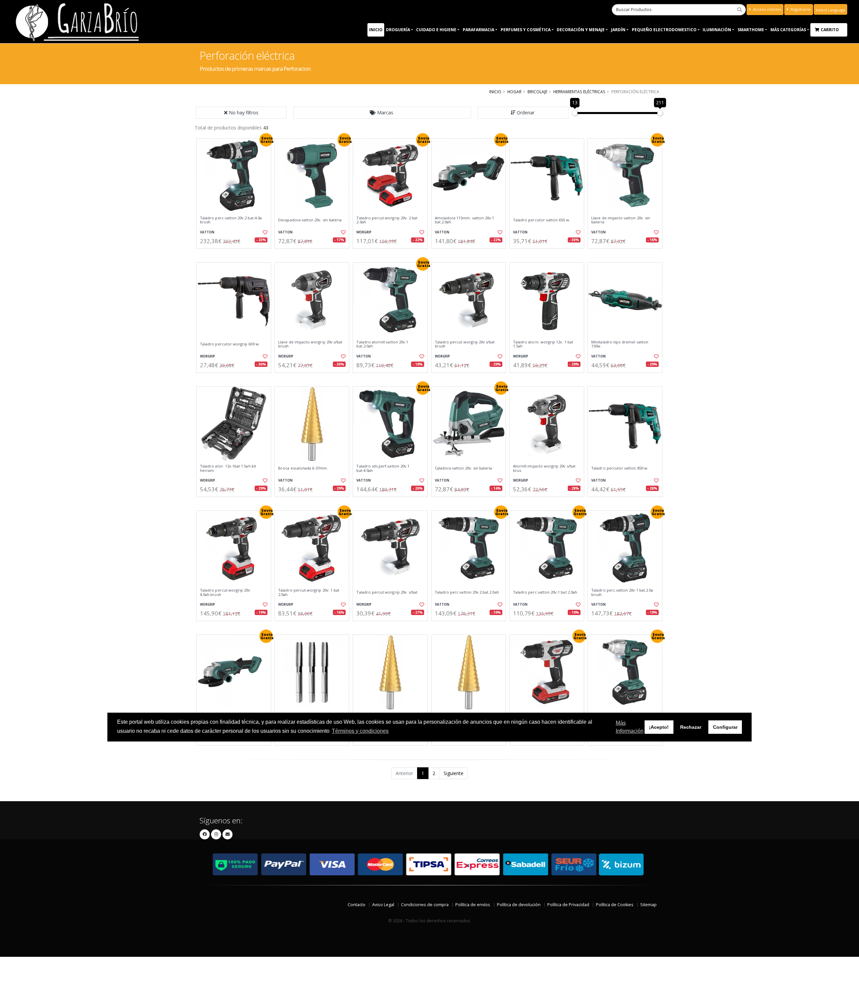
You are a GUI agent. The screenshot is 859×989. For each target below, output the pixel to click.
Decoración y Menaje (581, 30)
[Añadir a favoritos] (264, 232)
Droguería (398, 30)
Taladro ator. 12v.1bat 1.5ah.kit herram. (228, 468)
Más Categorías (788, 30)
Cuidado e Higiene (436, 30)
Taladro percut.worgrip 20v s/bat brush (465, 344)
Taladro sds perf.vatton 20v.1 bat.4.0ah (382, 468)
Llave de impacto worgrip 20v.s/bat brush (310, 344)
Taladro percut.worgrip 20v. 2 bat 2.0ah (386, 220)
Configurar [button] (725, 727)
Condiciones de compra (425, 905)
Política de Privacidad (568, 905)
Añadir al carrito (235, 254)
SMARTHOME (751, 30)
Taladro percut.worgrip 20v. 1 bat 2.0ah (308, 592)
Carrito (830, 30)
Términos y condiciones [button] (360, 731)
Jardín (618, 30)
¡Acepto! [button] (659, 727)
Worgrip (363, 232)
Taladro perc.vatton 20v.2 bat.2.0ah (467, 592)
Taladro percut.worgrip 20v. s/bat (386, 592)
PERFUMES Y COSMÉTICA (526, 30)
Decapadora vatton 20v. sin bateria (310, 220)
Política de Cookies (615, 905)
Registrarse (800, 9)
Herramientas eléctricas (579, 91)
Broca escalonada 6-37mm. (303, 468)
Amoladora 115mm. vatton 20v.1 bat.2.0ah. (464, 220)
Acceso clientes (766, 9)
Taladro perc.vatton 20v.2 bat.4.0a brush (231, 220)
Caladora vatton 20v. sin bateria (463, 468)
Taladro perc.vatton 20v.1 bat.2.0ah (545, 592)
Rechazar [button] (690, 727)
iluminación (717, 30)
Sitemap (648, 905)
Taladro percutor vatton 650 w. (541, 220)
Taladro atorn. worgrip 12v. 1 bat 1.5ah (543, 344)
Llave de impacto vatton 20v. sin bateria (620, 220)
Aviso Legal (383, 905)
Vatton (207, 232)
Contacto (356, 905)
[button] (382, 113)
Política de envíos (472, 905)
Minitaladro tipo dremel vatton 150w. (619, 344)
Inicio (376, 30)
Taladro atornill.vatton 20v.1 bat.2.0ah (382, 344)
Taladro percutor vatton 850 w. (619, 468)
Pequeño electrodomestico (664, 30)
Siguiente (453, 773)
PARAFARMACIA (478, 30)
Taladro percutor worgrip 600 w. (230, 344)
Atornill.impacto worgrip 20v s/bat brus (544, 468)
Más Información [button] (630, 727)
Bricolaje (537, 91)
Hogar (514, 91)
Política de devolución (519, 905)
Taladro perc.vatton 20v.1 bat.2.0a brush (622, 592)
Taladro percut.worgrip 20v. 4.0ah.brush (225, 592)
